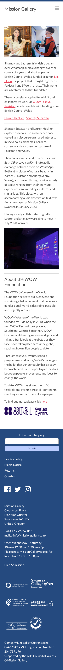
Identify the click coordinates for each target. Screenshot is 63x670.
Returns (9, 470)
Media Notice (13, 465)
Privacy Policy (13, 459)
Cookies (9, 476)
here (44, 401)
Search (32, 448)
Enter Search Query (32, 435)
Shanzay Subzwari (37, 118)
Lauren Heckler (14, 118)
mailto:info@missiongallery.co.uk (25, 535)
